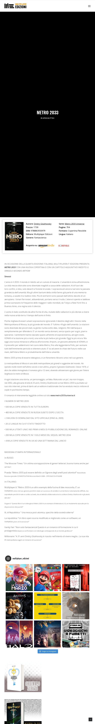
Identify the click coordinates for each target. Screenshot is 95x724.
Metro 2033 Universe (74, 223)
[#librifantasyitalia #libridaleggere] (75, 577)
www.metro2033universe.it (62, 395)
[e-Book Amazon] (46, 246)
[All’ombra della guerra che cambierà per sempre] (47, 634)
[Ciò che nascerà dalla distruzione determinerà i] (19, 634)
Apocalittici (48, 118)
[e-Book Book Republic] (63, 246)
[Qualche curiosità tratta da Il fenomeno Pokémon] (47, 605)
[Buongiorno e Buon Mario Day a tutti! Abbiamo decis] (47, 577)
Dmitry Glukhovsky (42, 223)
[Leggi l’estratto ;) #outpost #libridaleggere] (75, 605)
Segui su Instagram (49, 651)
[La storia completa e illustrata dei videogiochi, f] (75, 634)
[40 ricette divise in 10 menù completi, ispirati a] (19, 605)
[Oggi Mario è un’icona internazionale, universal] (19, 577)
